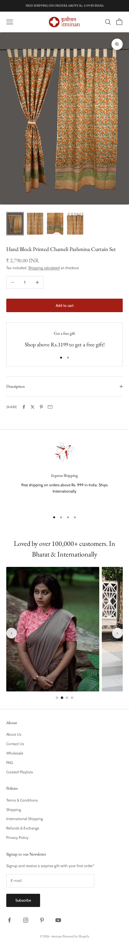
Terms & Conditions (22, 800)
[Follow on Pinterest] (42, 920)
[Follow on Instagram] (26, 920)
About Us (13, 734)
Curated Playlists (19, 772)
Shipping (13, 809)
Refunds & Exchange (22, 828)
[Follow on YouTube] (58, 920)
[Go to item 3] (55, 223)
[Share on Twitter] (32, 406)
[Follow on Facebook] (9, 920)
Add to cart (65, 305)
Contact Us (15, 743)
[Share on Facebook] (23, 406)
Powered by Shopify (76, 936)
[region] (64, 473)
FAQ (9, 762)
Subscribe (23, 900)
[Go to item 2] (35, 223)
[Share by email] (50, 406)
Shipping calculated (44, 267)
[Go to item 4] (75, 223)
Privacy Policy (17, 837)
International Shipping (24, 818)
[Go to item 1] (15, 223)
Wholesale (14, 753)
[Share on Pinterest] (41, 406)
